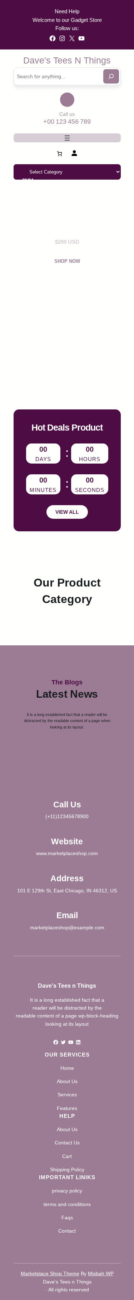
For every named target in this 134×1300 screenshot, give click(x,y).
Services (67, 1094)
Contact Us (67, 1142)
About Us (67, 1081)
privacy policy (67, 1191)
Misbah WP (101, 1273)
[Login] (74, 153)
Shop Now (67, 261)
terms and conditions (67, 1204)
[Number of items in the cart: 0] (59, 153)
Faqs (67, 1217)
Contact (67, 1231)
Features (67, 1108)
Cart (67, 1156)
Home (67, 1068)
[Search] (111, 76)
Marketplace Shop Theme (50, 1273)
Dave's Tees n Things (67, 60)
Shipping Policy (67, 1169)
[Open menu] (67, 138)
